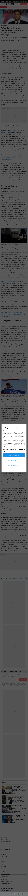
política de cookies (17, 444)
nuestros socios (21, 430)
